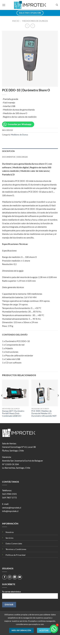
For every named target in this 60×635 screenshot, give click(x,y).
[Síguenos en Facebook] (4, 577)
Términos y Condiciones (16, 549)
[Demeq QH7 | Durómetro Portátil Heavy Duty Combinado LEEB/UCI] (15, 393)
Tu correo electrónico (11, 591)
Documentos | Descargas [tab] (15, 157)
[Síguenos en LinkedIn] (14, 577)
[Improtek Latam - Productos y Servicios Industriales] (30, 5)
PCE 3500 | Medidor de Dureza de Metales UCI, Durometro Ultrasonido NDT (44, 413)
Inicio (15, 20)
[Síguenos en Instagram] (9, 577)
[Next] (58, 401)
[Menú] (3, 5)
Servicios (9, 538)
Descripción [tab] (8, 151)
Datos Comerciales (14, 543)
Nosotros (10, 532)
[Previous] (2, 401)
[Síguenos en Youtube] (19, 577)
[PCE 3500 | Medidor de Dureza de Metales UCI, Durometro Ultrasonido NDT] (44, 393)
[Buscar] (57, 5)
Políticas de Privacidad (15, 555)
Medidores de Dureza (35, 20)
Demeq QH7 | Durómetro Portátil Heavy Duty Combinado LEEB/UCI (13, 413)
